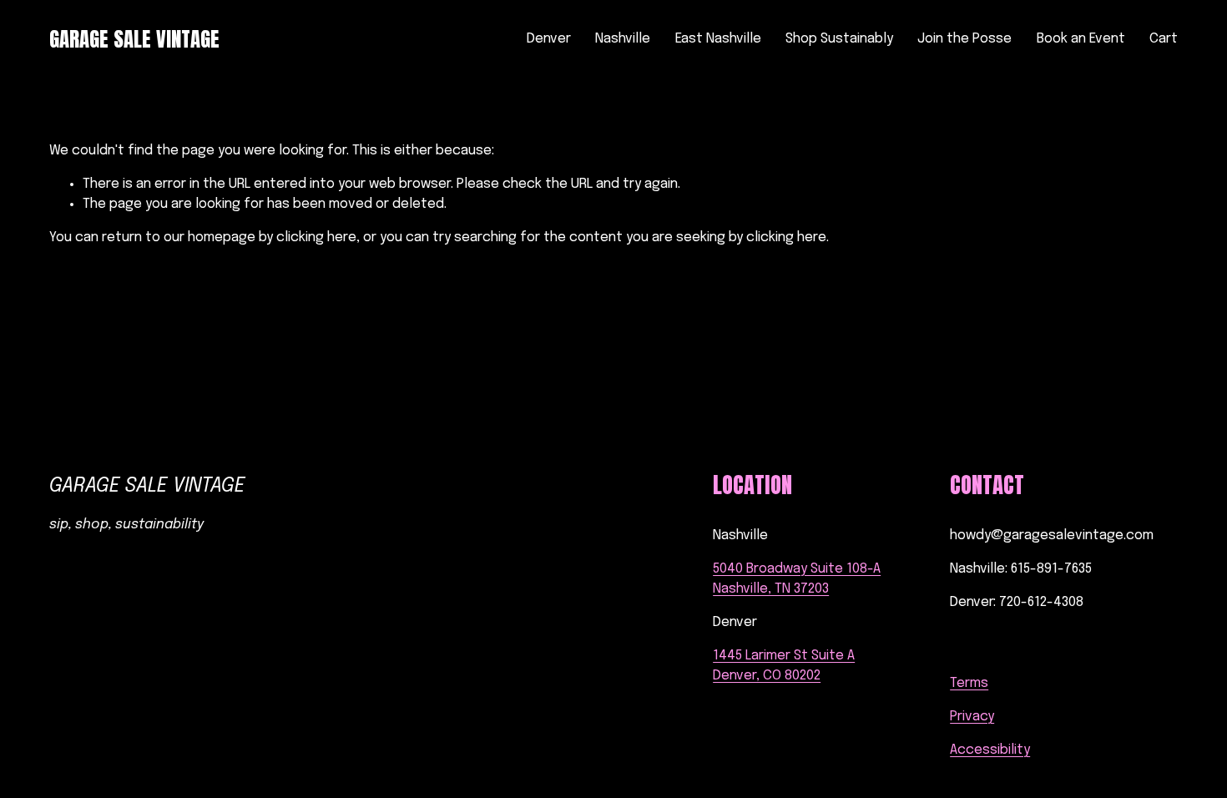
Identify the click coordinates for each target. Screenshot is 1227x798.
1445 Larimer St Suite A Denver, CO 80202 (784, 666)
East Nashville (718, 39)
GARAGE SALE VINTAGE (134, 38)
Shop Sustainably (839, 39)
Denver (549, 39)
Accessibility (990, 750)
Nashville (622, 39)
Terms (969, 683)
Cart (1163, 39)
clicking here (316, 237)
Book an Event (1081, 39)
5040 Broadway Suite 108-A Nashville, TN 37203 (797, 579)
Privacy (972, 717)
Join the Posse (964, 39)
